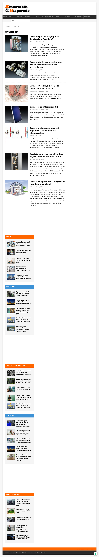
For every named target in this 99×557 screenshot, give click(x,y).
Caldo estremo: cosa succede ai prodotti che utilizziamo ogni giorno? (23, 311)
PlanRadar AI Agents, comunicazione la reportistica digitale (23, 432)
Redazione (43, 136)
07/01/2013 (34, 159)
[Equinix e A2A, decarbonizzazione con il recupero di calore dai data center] (11, 328)
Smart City (78, 17)
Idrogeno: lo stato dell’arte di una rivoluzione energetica (23, 276)
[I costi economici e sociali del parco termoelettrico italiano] (11, 302)
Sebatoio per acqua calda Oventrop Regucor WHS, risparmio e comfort (46, 155)
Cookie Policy (91, 549)
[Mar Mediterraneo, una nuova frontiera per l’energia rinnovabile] (11, 320)
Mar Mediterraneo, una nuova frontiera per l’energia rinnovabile (23, 319)
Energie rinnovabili (15, 17)
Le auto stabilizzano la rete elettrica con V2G (23, 518)
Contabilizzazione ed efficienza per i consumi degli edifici (23, 243)
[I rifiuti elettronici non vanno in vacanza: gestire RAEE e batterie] (11, 373)
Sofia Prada (43, 42)
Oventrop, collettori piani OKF (44, 107)
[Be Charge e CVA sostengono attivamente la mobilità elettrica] (11, 528)
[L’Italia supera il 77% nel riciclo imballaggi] (11, 389)
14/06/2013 (34, 91)
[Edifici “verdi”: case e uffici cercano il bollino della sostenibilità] (11, 398)
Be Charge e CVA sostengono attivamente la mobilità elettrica (22, 528)
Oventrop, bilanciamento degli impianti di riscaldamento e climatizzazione (44, 130)
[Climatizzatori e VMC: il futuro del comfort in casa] (11, 260)
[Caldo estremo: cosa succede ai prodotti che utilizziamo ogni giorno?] (11, 310)
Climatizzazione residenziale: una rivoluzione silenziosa (23, 268)
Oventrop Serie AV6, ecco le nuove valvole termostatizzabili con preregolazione (46, 64)
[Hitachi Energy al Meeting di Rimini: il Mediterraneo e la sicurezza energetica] (11, 423)
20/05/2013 (34, 109)
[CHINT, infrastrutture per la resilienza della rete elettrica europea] (11, 440)
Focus (8, 237)
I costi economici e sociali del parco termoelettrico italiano (23, 302)
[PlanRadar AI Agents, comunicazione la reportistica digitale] (11, 432)
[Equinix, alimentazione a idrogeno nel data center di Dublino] (11, 294)
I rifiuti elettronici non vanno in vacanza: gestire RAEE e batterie (23, 372)
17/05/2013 (34, 136)
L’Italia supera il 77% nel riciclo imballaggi (23, 388)
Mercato (87, 17)
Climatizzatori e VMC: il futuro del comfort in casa (23, 260)
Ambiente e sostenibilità (15, 366)
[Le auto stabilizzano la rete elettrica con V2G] (11, 519)
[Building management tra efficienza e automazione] (11, 252)
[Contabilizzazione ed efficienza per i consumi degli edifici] (11, 244)
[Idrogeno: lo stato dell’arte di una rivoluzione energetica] (11, 277)
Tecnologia (59, 17)
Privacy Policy (80, 549)
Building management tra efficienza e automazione (23, 252)
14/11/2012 (34, 187)
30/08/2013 (34, 70)
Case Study (10, 287)
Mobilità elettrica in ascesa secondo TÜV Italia (22, 511)
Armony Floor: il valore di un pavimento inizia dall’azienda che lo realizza (23, 457)
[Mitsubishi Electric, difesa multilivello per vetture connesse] (11, 537)
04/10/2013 (34, 42)
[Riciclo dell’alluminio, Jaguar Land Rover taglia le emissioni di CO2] (11, 502)
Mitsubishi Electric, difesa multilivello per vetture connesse (23, 537)
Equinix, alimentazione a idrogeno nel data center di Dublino (23, 293)
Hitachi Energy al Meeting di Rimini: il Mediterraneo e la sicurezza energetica (22, 423)
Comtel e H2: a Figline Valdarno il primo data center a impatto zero (23, 381)
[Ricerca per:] (20, 20)
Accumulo (68, 17)
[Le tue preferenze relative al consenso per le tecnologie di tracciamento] (95, 553)
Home (5, 17)
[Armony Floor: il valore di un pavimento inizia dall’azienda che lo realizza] (11, 457)
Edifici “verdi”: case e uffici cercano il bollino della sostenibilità (23, 397)
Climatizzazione (47, 17)
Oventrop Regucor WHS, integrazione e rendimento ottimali (47, 182)
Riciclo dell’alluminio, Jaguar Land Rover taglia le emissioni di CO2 (23, 502)
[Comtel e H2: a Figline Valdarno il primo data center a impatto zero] (11, 381)
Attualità (10, 415)
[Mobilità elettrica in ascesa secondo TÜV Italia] (11, 511)
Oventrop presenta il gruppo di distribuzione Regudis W (44, 37)
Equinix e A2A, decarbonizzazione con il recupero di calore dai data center (23, 328)
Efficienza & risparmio (32, 17)
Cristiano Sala (44, 70)
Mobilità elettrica (13, 494)
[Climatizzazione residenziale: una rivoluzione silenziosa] (11, 269)
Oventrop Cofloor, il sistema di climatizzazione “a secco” (44, 87)
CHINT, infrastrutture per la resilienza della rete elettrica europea (23, 440)
